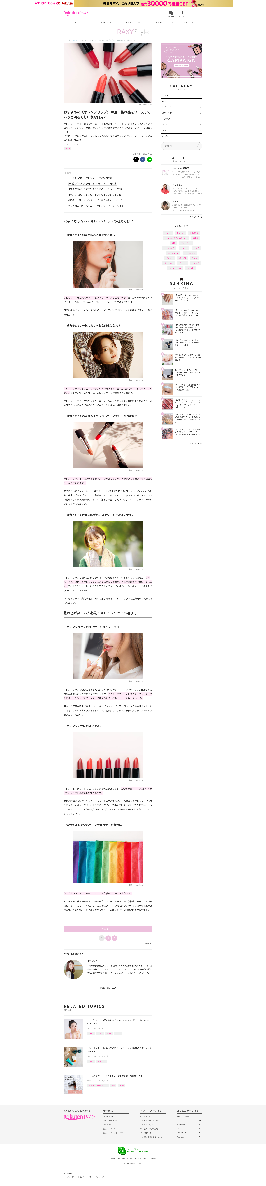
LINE (179, 1129)
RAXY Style (105, 22)
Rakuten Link (182, 1133)
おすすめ (180, 233)
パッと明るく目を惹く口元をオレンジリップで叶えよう (95, 205)
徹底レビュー (186, 243)
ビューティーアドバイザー (114, 1133)
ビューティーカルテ (111, 1129)
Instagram (181, 1125)
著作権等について (141, 1159)
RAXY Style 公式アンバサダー (98, 1086)
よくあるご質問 (188, 22)
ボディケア (167, 113)
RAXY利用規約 (146, 1133)
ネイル (165, 124)
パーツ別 (182, 258)
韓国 (113, 1086)
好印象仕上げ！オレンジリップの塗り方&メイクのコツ (95, 200)
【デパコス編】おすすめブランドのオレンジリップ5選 (95, 194)
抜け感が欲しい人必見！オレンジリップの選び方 (92, 183)
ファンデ (195, 263)
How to (67, 148)
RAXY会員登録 (183, 1116)
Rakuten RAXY (76, 13)
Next (148, 943)
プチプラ (169, 258)
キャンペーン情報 (133, 22)
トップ (77, 22)
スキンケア (167, 95)
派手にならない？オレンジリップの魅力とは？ (91, 178)
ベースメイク (75, 144)
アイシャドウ (169, 248)
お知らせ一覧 (145, 1116)
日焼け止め (101, 1061)
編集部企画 (194, 233)
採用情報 (153, 1159)
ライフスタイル (175, 268)
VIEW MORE (196, 216)
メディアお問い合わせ (149, 1121)
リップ (100, 1033)
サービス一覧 (69, 1177)
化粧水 (194, 258)
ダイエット (168, 263)
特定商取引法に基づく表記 (151, 1137)
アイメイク (167, 107)
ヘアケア (166, 118)
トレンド (184, 248)
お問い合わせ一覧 (84, 1177)
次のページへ (108, 929)
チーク (118, 1033)
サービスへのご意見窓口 (150, 1129)
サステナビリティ (102, 1177)
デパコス (182, 263)
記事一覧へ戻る (108, 988)
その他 (165, 136)
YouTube (180, 1137)
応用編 (109, 1033)
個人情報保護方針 (125, 1159)
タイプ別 (190, 268)
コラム (165, 130)
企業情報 (112, 1159)
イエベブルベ (190, 253)
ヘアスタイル (173, 253)
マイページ (107, 1125)
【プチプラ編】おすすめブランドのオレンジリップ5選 (95, 189)
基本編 (195, 238)
